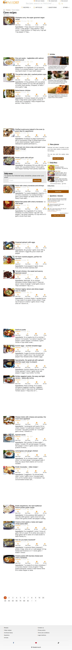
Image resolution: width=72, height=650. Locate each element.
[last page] (35, 600)
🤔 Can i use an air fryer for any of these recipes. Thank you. (57, 209)
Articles (38, 7)
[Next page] (31, 600)
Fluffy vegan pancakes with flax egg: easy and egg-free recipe (61, 180)
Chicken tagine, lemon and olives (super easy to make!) (29, 290)
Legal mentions (42, 635)
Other (65, 7)
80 (24, 601)
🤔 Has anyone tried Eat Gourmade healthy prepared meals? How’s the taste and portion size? (57, 200)
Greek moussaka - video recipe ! (26, 467)
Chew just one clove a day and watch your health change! (30, 148)
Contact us (41, 627)
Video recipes (7, 630)
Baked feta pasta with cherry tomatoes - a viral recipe (30, 202)
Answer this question (52, 202)
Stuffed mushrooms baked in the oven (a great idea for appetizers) (29, 130)
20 (43, 598)
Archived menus (56, 183)
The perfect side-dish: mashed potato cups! (30, 74)
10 (39, 598)
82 (28, 601)
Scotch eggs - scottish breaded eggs (28, 346)
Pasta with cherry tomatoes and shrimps (29, 185)
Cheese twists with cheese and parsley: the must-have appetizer (30, 418)
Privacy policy (41, 630)
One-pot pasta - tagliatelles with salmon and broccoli (29, 59)
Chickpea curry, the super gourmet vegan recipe (30, 18)
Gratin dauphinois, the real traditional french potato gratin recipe (28, 506)
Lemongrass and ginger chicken (26, 451)
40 (9, 601)
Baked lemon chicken (22, 90)
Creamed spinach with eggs (25, 242)
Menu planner (57, 158)
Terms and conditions (43, 632)
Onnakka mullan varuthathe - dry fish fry (61, 167)
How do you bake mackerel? (25, 540)
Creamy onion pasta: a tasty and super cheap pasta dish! (29, 523)
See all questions (64, 213)
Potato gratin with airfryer (24, 157)
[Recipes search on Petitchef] (59, 3)
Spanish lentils (20, 435)
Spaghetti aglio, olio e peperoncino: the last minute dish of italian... (61, 174)
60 (17, 601)
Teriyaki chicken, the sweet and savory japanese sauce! (29, 272)
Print (64, 183)
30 (5, 601)
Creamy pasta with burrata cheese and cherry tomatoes (29, 557)
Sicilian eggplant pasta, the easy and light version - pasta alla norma (30, 377)
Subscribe (37, 180)
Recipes (26, 7)
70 (20, 601)
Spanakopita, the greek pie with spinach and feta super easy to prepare (29, 361)
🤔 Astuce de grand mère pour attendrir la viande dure (56, 205)
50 (13, 601)
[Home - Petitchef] (4, 10)
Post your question (58, 215)
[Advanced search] (62, 4)
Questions (52, 7)
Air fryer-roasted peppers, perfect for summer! (28, 257)
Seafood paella (20, 330)
